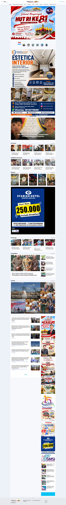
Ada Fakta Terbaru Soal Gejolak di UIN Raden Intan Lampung (51, 481)
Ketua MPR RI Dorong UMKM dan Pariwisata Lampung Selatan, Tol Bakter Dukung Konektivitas (16, 168)
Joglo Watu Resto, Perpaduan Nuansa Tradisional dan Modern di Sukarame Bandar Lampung (24, 183)
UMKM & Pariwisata (53, 4)
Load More (26, 374)
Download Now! (62, 1)
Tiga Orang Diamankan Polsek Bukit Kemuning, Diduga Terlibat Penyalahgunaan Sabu (26, 154)
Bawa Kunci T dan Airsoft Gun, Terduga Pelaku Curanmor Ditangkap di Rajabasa (33, 135)
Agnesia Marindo (49, 166)
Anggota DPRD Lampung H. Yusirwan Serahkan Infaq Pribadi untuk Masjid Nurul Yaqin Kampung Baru (18, 311)
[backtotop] (33, 498)
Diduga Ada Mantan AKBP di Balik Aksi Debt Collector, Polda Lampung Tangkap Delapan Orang (50, 465)
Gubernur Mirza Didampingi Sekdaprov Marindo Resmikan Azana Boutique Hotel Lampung (38, 168)
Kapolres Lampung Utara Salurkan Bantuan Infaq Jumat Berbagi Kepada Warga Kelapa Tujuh (21, 335)
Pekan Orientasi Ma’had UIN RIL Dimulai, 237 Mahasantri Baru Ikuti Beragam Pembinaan (50, 274)
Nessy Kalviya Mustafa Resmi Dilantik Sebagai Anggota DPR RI (47, 309)
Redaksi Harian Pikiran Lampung (17, 4)
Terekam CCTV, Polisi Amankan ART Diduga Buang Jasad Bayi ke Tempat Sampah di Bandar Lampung (50, 154)
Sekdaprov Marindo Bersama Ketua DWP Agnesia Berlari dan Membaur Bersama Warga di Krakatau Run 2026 (20, 359)
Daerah (25, 4)
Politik (33, 4)
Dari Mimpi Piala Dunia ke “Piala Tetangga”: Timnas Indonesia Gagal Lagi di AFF (50, 248)
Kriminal (10, 4)
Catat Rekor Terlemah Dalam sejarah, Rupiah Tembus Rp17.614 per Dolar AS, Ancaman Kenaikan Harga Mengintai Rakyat (33, 183)
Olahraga (41, 4)
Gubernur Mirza (49, 261)
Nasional (37, 4)
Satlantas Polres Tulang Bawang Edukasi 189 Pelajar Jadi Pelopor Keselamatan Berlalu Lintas (50, 257)
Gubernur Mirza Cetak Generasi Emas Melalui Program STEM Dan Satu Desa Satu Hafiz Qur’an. (49, 263)
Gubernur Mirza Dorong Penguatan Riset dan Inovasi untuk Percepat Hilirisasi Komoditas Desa (20, 367)
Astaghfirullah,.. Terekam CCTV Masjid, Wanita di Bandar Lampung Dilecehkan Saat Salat (50, 487)
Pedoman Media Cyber (36, 500)
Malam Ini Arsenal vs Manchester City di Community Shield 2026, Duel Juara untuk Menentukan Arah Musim (38, 249)
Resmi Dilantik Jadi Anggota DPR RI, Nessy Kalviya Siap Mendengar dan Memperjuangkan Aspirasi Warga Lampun (47, 311)
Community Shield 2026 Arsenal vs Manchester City (38, 247)
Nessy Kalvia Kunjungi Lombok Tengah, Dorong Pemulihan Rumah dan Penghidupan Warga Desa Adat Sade (24, 296)
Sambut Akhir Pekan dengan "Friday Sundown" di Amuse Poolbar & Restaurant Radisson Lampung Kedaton (42, 183)
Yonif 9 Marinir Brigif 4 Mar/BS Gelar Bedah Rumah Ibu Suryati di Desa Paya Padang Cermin (21, 319)
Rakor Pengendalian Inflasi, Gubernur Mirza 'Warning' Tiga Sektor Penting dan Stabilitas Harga (51, 183)
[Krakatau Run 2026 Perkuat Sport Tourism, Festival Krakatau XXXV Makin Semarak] (35, 351)
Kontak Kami (45, 501)
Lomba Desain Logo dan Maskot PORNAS (50, 267)
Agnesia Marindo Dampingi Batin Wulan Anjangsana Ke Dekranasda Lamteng (50, 168)
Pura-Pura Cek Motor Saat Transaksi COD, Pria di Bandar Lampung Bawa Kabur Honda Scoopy (38, 154)
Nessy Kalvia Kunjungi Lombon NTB (18, 294)
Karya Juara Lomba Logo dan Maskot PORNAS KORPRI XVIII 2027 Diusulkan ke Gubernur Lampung (49, 269)
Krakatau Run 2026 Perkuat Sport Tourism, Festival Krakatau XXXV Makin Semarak (27, 248)
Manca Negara (46, 4)
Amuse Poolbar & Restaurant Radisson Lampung (42, 181)
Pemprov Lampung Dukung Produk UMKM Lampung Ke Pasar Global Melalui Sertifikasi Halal (27, 168)
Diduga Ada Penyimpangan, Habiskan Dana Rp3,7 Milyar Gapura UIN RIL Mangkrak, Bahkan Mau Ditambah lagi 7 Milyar (51, 476)
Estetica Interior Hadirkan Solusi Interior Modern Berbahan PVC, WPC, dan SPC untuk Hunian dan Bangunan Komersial (15, 183)
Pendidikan (29, 4)
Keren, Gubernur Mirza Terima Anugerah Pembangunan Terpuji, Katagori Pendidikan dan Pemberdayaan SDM (24, 274)
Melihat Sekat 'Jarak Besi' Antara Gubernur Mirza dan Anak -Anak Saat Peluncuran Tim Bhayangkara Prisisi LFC (16, 248)
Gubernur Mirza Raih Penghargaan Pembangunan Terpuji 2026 (22, 272)
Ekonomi (24, 166)
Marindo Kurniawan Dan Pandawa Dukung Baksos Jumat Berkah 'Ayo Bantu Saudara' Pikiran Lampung (50, 470)
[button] (31, 137)
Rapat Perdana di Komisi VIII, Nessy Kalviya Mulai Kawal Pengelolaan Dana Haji (32, 312)
